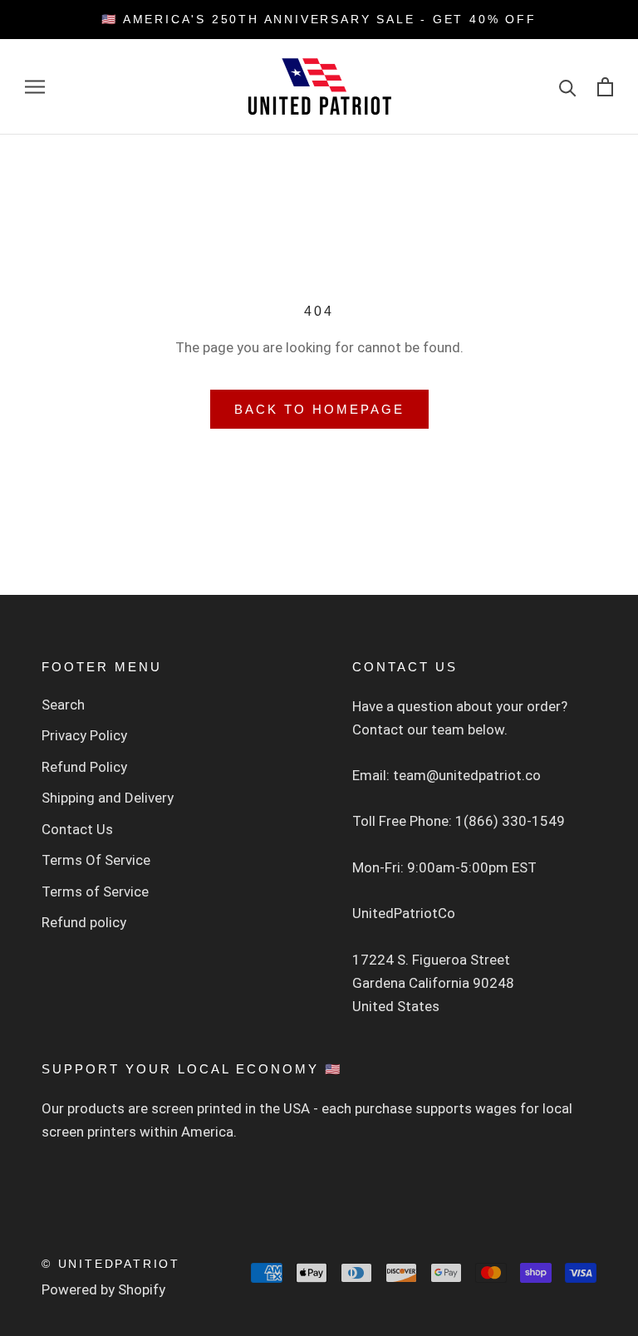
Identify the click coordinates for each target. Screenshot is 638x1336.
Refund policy (84, 922)
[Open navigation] (35, 86)
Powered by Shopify (103, 1289)
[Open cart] (605, 86)
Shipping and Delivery (108, 797)
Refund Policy (84, 767)
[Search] (568, 87)
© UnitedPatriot (111, 1263)
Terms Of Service (96, 860)
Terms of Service (95, 891)
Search (63, 704)
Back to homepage (319, 409)
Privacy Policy (84, 735)
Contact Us (77, 829)
